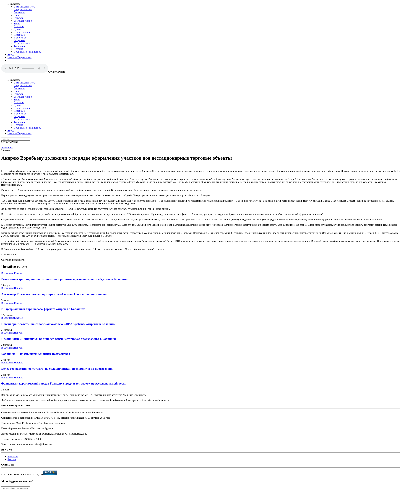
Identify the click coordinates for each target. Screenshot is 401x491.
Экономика (20, 37)
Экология (19, 26)
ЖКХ (17, 23)
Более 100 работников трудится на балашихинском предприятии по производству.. (57, 368)
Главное (18, 273)
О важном (19, 12)
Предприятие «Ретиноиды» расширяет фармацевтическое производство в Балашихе (58, 338)
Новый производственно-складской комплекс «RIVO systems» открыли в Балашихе (58, 324)
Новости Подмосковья (19, 57)
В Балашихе (7, 273)
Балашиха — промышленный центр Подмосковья (35, 353)
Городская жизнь (23, 9)
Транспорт (19, 46)
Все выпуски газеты (24, 6)
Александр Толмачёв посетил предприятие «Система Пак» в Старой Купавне (54, 294)
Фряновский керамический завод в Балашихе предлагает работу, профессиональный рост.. (63, 383)
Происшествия (22, 43)
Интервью (19, 34)
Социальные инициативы (28, 51)
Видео (11, 54)
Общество (19, 40)
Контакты (13, 456)
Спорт (17, 15)
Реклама (12, 459)
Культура (18, 18)
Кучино (18, 29)
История (18, 49)
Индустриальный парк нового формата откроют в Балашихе (43, 309)
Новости (18, 288)
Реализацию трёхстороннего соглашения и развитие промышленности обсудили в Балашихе (64, 279)
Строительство (22, 32)
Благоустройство (23, 20)
